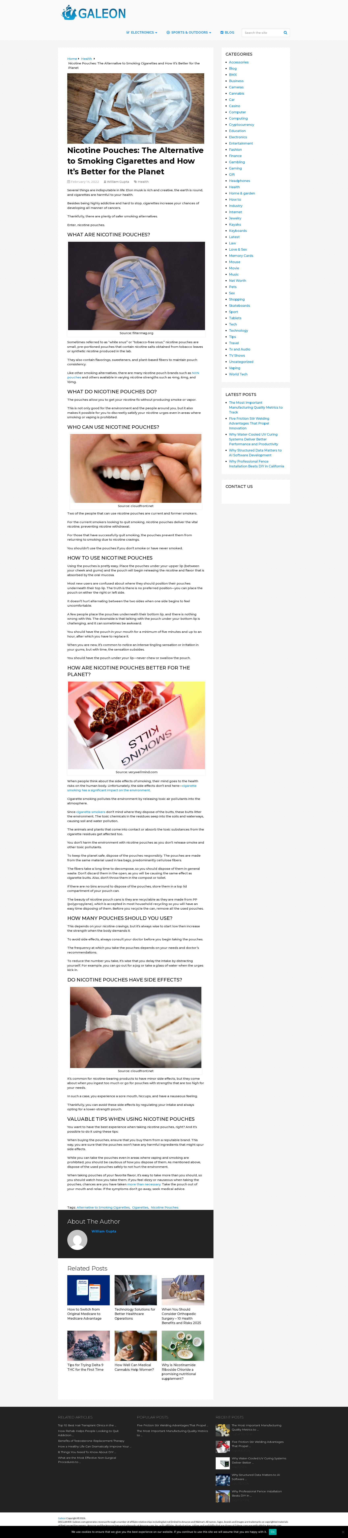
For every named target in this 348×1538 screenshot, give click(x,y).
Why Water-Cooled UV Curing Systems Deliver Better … (259, 1460)
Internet (235, 212)
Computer (237, 112)
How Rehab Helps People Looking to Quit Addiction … (88, 1433)
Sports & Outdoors (189, 32)
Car (232, 100)
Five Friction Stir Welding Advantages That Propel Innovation (249, 423)
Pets (233, 287)
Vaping (234, 368)
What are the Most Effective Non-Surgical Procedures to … (87, 1460)
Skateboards (239, 306)
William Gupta (118, 182)
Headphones (239, 181)
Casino (234, 106)
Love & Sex (238, 249)
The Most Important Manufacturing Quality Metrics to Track (256, 407)
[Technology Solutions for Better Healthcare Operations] (136, 1290)
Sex (232, 293)
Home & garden (242, 193)
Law (232, 243)
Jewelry (235, 218)
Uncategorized (241, 362)
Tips (232, 337)
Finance (235, 156)
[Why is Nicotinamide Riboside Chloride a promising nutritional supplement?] (183, 1346)
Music (234, 274)
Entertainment (241, 143)
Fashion (235, 150)
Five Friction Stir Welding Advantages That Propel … (172, 1425)
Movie (234, 268)
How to (235, 199)
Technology (238, 331)
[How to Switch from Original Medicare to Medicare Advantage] (88, 1290)
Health (143, 182)
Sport (233, 312)
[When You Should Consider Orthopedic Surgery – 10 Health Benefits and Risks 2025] (183, 1290)
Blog (229, 32)
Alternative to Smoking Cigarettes (103, 1207)
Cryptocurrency (241, 125)
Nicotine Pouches (164, 1207)
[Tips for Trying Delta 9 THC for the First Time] (88, 1346)
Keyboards (238, 231)
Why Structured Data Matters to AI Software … (256, 1477)
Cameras (236, 87)
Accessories (239, 62)
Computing (238, 118)
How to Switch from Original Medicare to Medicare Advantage (84, 1314)
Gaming (235, 168)
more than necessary (144, 1184)
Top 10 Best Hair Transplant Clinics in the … (87, 1425)
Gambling (237, 162)
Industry (235, 206)
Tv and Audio (239, 349)
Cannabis (236, 93)
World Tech (238, 374)
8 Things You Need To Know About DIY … (87, 1452)
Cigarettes (140, 1207)
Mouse (234, 262)
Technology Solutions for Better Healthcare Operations (135, 1314)
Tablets (235, 318)
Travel (234, 343)
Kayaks (235, 224)
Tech (233, 324)
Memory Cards (241, 256)
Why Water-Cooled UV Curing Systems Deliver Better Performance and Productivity (253, 439)
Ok (272, 1531)
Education (237, 131)
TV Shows (237, 355)
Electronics (238, 137)
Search (286, 33)
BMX (233, 75)
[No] (343, 1532)
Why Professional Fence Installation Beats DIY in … (257, 1493)
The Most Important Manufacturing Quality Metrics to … (172, 1433)
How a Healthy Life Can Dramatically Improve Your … (95, 1446)
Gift (232, 175)
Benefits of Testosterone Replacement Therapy (91, 1441)
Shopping (237, 299)
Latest (234, 237)
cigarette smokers (90, 812)
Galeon (62, 1518)
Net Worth (237, 281)
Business (236, 81)
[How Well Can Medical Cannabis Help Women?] (136, 1346)
